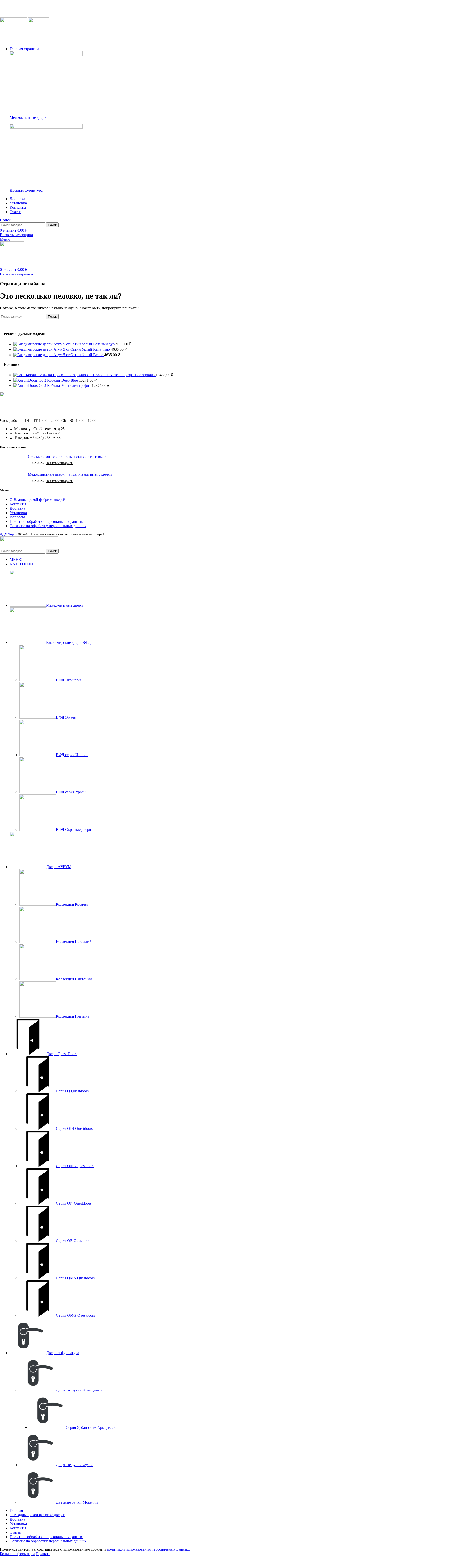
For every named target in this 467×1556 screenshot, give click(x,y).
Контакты (18, 504)
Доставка (17, 508)
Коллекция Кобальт (72, 904)
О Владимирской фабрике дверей (37, 500)
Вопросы (17, 517)
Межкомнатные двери (28, 118)
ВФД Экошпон (68, 680)
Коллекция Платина (72, 1016)
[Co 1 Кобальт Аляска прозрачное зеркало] (50, 375)
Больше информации (17, 1554)
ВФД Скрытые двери (73, 829)
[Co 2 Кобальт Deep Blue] (26, 380)
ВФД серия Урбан (71, 792)
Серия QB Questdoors (73, 1241)
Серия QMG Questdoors (75, 1315)
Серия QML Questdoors (75, 1166)
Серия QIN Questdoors (74, 1128)
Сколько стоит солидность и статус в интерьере (67, 456)
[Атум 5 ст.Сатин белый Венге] (33, 355)
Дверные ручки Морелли (77, 1502)
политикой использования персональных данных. (148, 1549)
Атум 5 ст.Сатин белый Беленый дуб (85, 344)
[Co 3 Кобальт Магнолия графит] (26, 385)
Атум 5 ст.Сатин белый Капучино (82, 349)
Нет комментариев (59, 463)
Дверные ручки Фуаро (74, 1465)
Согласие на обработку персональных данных (48, 526)
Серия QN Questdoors (73, 1203)
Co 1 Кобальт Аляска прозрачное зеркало (121, 375)
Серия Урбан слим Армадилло (91, 1427)
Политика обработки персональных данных (46, 521)
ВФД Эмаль (66, 717)
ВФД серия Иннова (72, 755)
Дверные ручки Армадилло (79, 1390)
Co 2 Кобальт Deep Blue (59, 380)
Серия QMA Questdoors (75, 1278)
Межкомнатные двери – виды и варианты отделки (70, 474)
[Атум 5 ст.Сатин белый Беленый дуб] (33, 344)
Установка (18, 513)
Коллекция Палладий (73, 942)
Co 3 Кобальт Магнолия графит (65, 385)
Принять (43, 1554)
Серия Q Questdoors (72, 1091)
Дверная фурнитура (26, 190)
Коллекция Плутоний (74, 979)
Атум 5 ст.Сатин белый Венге (79, 355)
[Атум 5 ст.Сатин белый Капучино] (33, 349)
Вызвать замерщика (16, 235)
